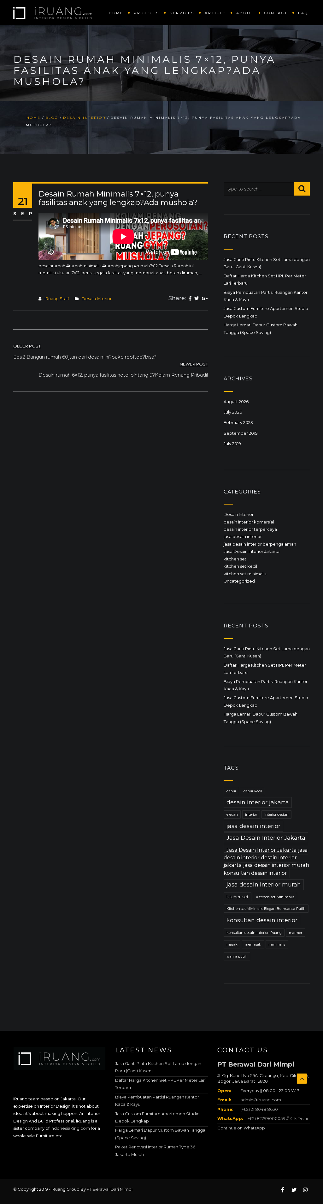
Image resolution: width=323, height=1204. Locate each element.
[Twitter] (196, 298)
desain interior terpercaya (250, 529)
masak (232, 944)
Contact (276, 13)
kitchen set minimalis (245, 573)
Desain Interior (84, 118)
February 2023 (238, 422)
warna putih (236, 956)
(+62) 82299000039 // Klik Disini (277, 1118)
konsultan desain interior (261, 920)
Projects (146, 13)
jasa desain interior (243, 536)
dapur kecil (253, 791)
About (245, 13)
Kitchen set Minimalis (275, 897)
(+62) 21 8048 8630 (258, 1109)
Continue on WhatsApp (241, 1127)
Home (116, 13)
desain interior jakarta (257, 802)
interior (251, 814)
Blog (51, 118)
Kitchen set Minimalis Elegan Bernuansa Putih (266, 908)
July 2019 (232, 443)
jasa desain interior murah (263, 884)
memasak (253, 944)
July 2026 (233, 411)
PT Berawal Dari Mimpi (255, 1064)
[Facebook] (190, 298)
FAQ (303, 13)
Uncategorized (239, 581)
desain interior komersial (249, 521)
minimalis (276, 944)
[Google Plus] (205, 298)
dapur (231, 791)
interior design (276, 814)
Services (182, 13)
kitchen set (235, 558)
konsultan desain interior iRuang (254, 932)
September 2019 (241, 433)
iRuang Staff (56, 298)
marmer (295, 932)
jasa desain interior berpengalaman (260, 544)
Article (215, 13)
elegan (232, 814)
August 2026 (236, 401)
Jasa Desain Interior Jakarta (251, 551)
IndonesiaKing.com (70, 1128)
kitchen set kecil (240, 566)
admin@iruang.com (260, 1099)
